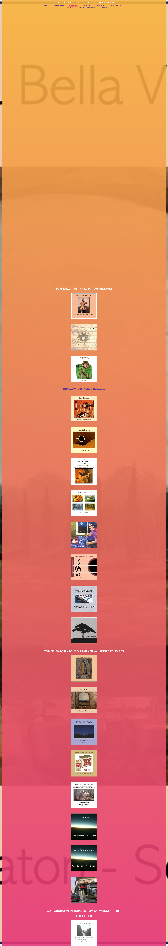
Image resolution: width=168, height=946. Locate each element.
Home (45, 5)
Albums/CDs (73, 5)
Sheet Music (101, 5)
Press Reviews (69, 7)
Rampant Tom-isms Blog (87, 7)
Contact (104, 7)
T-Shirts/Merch (116, 5)
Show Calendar (58, 5)
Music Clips (87, 5)
